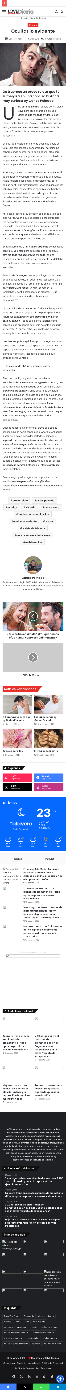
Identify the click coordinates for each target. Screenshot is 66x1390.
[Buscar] (62, 12)
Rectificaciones (43, 1368)
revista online (33, 542)
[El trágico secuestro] (48, 738)
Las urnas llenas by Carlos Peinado (45, 718)
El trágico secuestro (46, 751)
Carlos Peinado (15, 39)
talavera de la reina (52, 1343)
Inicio (25, 18)
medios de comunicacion (33, 514)
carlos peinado (45, 500)
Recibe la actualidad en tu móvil (33, 952)
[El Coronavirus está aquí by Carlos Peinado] (17, 704)
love (27, 1321)
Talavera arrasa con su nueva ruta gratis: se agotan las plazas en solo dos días (48, 1090)
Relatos (42, 18)
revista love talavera (13, 1338)
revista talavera (50, 1338)
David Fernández (12, 1316)
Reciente (17, 858)
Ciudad (33, 18)
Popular (49, 858)
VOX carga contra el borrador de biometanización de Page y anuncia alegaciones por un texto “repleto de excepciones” (42, 912)
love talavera (51, 507)
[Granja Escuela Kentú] (54, 1261)
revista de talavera (33, 528)
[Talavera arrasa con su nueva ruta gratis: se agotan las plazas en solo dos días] (49, 1074)
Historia (30, 507)
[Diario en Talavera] (21, 11)
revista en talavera (49, 1327)
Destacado (29, 1316)
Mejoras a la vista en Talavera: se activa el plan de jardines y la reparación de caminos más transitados (42, 931)
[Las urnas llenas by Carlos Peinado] (48, 704)
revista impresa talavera (43, 1332)
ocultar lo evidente (25, 521)
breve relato (20, 500)
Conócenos (9, 1363)
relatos (49, 521)
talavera (36, 1343)
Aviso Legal (34, 1363)
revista (34, 1327)
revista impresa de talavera (33, 535)
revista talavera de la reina (16, 1343)
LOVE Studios (52, 1358)
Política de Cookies (24, 1368)
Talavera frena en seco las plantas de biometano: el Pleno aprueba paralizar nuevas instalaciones (41, 893)
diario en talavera (46, 1316)
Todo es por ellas (13, 751)
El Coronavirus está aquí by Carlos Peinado (17, 718)
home (18, 1321)
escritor (12, 507)
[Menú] (4, 12)
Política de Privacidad (52, 1363)
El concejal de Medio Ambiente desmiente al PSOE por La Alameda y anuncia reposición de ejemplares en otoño (43, 874)
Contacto (21, 1363)
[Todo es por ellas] (17, 738)
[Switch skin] (56, 12)
